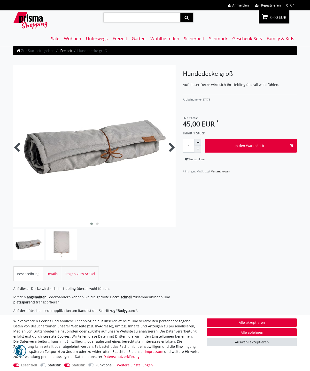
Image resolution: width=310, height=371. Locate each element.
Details (52, 273)
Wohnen (72, 38)
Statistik (54, 365)
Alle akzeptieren (252, 322)
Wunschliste (196, 159)
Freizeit (120, 38)
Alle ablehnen (252, 332)
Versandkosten (220, 171)
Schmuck (218, 38)
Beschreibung (28, 273)
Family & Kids (280, 38)
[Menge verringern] (197, 149)
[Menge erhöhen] (197, 142)
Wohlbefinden (164, 38)
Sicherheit (194, 38)
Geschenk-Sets (247, 38)
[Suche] (186, 17)
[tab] (28, 273)
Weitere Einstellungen (135, 365)
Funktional (104, 365)
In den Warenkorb (249, 145)
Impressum (154, 351)
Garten (139, 38)
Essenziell (29, 365)
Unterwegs (97, 38)
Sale (55, 38)
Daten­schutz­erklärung (121, 356)
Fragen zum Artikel (80, 273)
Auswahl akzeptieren (252, 342)
